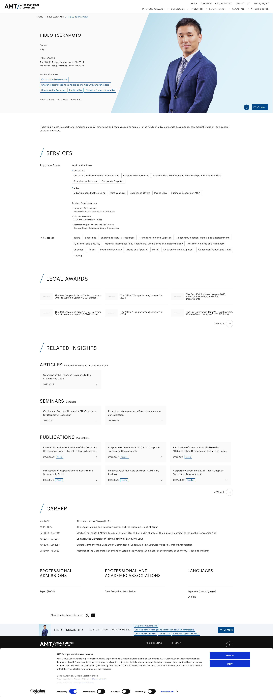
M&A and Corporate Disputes (88, 219)
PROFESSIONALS (55, 17)
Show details (167, 691)
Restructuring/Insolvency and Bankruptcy (94, 224)
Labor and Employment (85, 208)
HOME (40, 17)
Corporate (79, 170)
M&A (76, 187)
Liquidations (113, 228)
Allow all (230, 655)
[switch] (101, 691)
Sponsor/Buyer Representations (89, 228)
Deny (229, 663)
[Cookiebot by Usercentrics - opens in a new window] (37, 691)
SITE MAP (176, 643)
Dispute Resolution (83, 216)
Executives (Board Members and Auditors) (94, 211)
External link (99, 679)
